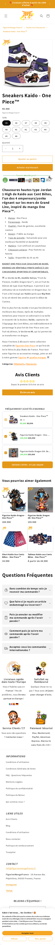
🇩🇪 (17, 704)
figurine (22, 357)
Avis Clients (11, 819)
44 (45, 129)
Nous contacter (13, 839)
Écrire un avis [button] (27, 392)
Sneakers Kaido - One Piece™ (15, 31)
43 (35, 129)
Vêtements (19, 364)
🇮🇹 (10, 704)
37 (26, 123)
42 (26, 129)
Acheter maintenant (27, 167)
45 (6, 136)
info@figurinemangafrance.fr (21, 868)
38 (36, 123)
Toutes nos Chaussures (35, 27)
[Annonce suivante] (49, 4)
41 (16, 129)
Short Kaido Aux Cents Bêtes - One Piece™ (13, 555)
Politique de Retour (15, 795)
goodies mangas (37, 357)
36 (16, 123)
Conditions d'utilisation (17, 762)
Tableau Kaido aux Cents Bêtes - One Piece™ (40, 555)
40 (6, 129)
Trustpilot (11, 852)
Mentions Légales (14, 782)
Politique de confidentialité (19, 788)
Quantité (6, 142)
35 (6, 123)
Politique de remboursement (20, 845)
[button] (6, 16)
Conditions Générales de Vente (20, 768)
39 (45, 123)
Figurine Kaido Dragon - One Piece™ (35, 435)
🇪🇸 (13, 704)
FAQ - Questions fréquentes (19, 775)
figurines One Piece (25, 345)
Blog (8, 825)
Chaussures (31, 364)
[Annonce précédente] (5, 4)
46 (16, 136)
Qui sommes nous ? (15, 801)
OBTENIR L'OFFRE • (27, 464)
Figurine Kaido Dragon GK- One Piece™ (35, 451)
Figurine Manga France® (12, 27)
